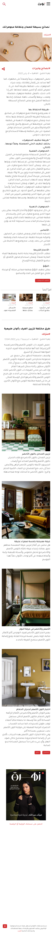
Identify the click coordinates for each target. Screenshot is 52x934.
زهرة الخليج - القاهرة (41, 73)
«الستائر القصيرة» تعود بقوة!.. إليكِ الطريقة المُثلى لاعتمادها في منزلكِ (10, 309)
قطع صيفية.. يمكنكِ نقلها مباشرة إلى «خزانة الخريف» (27, 309)
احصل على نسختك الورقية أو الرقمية (26, 824)
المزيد (20, 931)
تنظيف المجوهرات (42, 280)
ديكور (37, 752)
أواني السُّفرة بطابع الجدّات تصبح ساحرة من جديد (44, 309)
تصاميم (46, 752)
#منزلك (47, 303)
